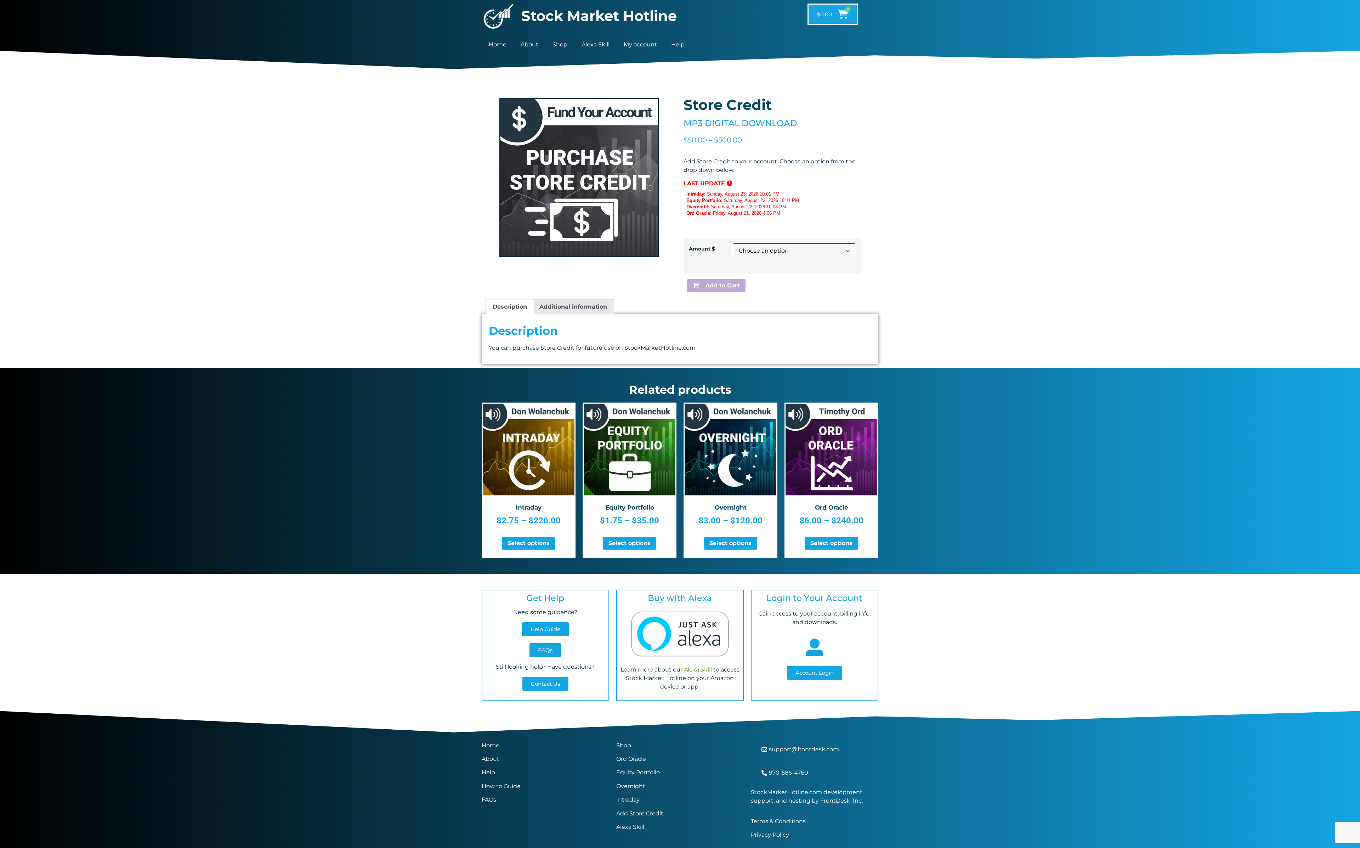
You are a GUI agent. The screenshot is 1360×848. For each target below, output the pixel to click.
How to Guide (501, 786)
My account (640, 44)
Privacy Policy (770, 834)
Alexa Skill (596, 44)
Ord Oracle (631, 759)
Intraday (628, 799)
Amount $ (702, 248)
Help (678, 44)
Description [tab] (510, 306)
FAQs (489, 799)
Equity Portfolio (638, 772)
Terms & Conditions (778, 821)
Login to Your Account (814, 598)
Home (497, 44)
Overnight (630, 786)
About (529, 44)
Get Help (545, 598)
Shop (559, 44)
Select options (529, 543)
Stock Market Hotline (599, 15)
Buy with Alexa (680, 598)
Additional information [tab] (573, 306)
